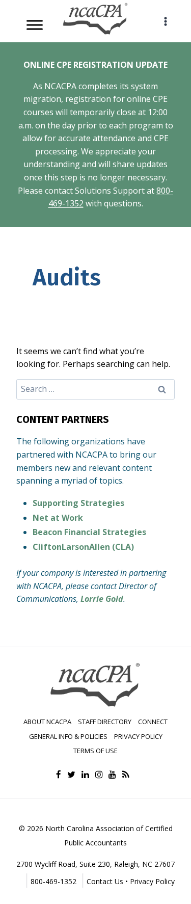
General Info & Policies (68, 736)
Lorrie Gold (101, 598)
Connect (153, 721)
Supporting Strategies (78, 503)
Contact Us (105, 881)
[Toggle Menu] (34, 25)
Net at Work (58, 517)
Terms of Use (95, 750)
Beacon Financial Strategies (89, 532)
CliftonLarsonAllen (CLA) (83, 546)
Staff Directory (104, 721)
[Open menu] (165, 21)
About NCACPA (47, 721)
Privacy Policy (138, 736)
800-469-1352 (53, 881)
